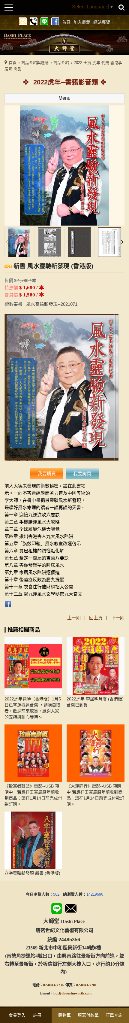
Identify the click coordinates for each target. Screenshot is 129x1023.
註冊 (37, 1015)
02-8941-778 (85, 985)
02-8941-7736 (53, 985)
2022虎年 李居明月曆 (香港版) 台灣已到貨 (95, 702)
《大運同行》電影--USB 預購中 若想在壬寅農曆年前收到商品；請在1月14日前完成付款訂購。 (95, 795)
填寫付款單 (88, 1015)
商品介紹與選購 (35, 62)
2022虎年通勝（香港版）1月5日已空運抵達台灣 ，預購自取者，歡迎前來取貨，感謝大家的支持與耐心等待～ (32, 708)
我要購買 (47, 473)
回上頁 (96, 617)
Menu (64, 98)
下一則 (117, 617)
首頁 (12, 62)
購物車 (64, 1015)
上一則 (74, 617)
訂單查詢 (114, 1015)
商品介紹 (61, 62)
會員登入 (17, 1015)
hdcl (56, 993)
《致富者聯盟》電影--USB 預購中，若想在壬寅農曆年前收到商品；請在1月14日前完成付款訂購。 (33, 795)
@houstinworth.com (76, 993)
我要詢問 (82, 473)
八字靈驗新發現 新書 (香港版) (32, 873)
